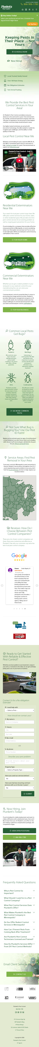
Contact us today (11, 145)
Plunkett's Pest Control (19, 1040)
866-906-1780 (19, 1009)
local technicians (14, 470)
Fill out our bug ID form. (22, 444)
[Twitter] (18, 1012)
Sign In (20, 1043)
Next (36, 585)
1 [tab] (14, 608)
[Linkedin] (23, 1012)
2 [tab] (17, 608)
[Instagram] (21, 1012)
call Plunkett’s (28, 303)
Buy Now (33, 24)
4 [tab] (22, 608)
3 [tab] (19, 608)
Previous (2, 585)
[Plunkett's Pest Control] (6, 7)
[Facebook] (16, 1012)
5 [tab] (25, 608)
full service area (14, 147)
